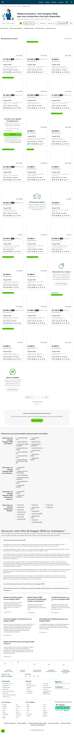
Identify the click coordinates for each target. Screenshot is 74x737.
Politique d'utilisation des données (37, 723)
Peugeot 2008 (20, 507)
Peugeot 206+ (49, 505)
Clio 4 (44, 706)
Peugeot (5, 706)
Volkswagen (6, 714)
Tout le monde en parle (8, 691)
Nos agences (6, 685)
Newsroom (5, 693)
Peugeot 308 (20, 509)
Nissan (4, 717)
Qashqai (45, 716)
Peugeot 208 (20, 505)
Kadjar (44, 710)
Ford (17, 710)
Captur (28, 716)
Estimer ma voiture (13, 389)
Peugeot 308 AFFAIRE (37, 522)
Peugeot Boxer (49, 507)
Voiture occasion (12, 6)
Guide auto (46, 689)
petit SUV (58, 549)
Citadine (29, 683)
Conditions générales (9, 723)
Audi (4, 716)
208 (28, 704)
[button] (32, 23)
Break (28, 689)
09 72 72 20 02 (6, 676)
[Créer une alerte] (3, 731)
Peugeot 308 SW (21, 512)
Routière (29, 687)
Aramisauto (4, 6)
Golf (44, 708)
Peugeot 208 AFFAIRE (37, 513)
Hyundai (18, 706)
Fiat (17, 704)
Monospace (29, 691)
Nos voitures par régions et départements (47, 692)
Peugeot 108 (35, 519)
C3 (27, 712)
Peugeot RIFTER (35, 511)
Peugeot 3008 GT (36, 441)
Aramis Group (6, 696)
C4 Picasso (29, 714)
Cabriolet (45, 685)
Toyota (18, 716)
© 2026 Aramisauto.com (37, 730)
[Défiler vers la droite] (53, 23)
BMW (17, 712)
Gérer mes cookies (54, 723)
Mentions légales (21, 723)
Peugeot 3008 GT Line (37, 448)
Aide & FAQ (5, 689)
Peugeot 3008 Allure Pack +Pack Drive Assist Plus (21, 461)
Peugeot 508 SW (21, 519)
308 (28, 708)
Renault (4, 704)
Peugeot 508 (35, 505)
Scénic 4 (45, 714)
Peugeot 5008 (20, 514)
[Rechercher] (21, 23)
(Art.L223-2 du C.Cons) (15, 142)
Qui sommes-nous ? (7, 683)
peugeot (19, 6)
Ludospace (29, 693)
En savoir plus (7, 612)
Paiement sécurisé (66, 723)
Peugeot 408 (20, 516)
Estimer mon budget (61, 283)
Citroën (4, 708)
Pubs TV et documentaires (9, 695)
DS (17, 717)
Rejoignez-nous (6, 687)
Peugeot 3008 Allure (22, 441)
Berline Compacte (31, 685)
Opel (4, 710)
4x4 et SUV (46, 683)
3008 (28, 710)
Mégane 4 (45, 712)
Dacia (4, 712)
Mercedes (18, 714)
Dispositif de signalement (38, 725)
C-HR (44, 704)
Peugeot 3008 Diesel (22, 475)
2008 (28, 706)
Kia (17, 708)
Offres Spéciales (47, 687)
